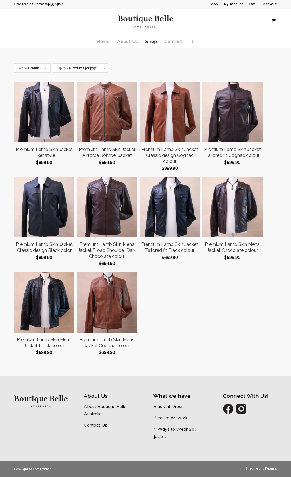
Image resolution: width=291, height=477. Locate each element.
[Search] (190, 41)
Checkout (269, 4)
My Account (233, 4)
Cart (252, 4)
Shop (214, 4)
